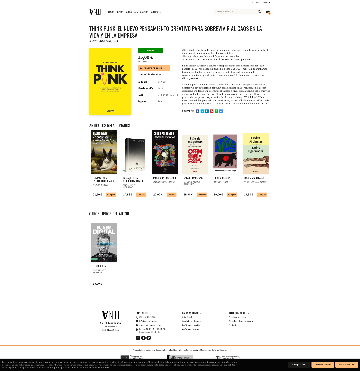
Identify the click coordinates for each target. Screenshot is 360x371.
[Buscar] (259, 11)
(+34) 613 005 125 (147, 317)
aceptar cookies (346, 364)
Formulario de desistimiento (241, 321)
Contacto (233, 325)
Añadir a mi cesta (153, 68)
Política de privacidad (191, 325)
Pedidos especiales (237, 317)
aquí (107, 367)
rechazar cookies (323, 364)
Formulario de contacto (150, 325)
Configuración (298, 364)
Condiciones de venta (192, 321)
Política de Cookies (190, 329)
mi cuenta (256, 2)
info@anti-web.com (148, 321)
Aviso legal (187, 317)
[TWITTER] (148, 338)
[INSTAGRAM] (138, 338)
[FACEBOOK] (143, 338)
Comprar (111, 194)
